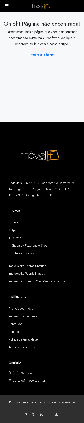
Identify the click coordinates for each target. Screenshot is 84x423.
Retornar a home (42, 54)
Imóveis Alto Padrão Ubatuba (27, 266)
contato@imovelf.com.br (29, 380)
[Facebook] (26, 415)
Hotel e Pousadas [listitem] (22, 253)
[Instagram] (34, 415)
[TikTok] (57, 415)
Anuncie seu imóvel (21, 308)
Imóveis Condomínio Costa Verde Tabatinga (37, 281)
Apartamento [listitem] (19, 230)
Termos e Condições (22, 347)
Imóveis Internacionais (23, 316)
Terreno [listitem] (16, 238)
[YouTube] (50, 415)
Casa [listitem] (14, 222)
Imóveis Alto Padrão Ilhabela (27, 273)
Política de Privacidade (23, 339)
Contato (14, 331)
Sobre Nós (15, 324)
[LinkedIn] (42, 415)
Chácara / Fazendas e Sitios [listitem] (29, 245)
